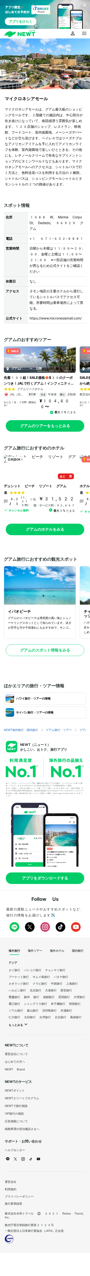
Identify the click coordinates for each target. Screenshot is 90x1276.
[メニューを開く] (84, 33)
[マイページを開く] (72, 33)
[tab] (14, 951)
